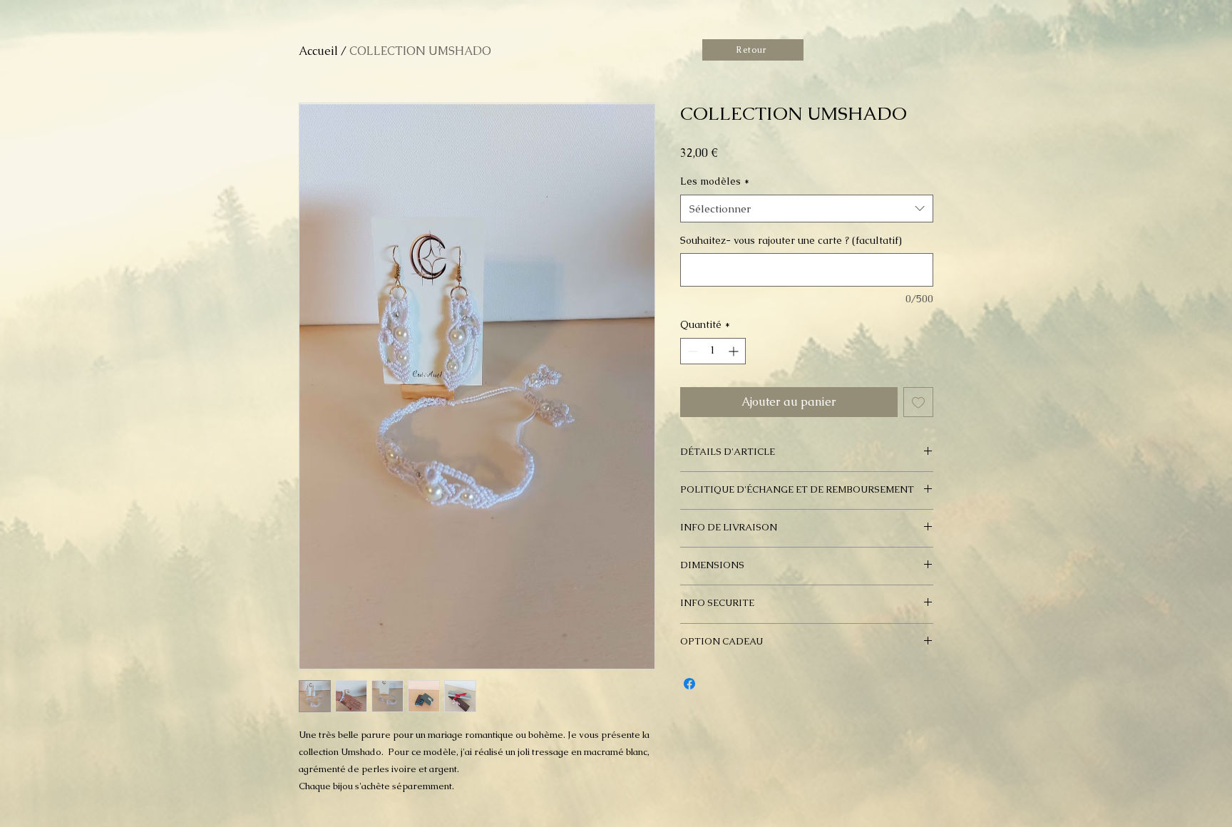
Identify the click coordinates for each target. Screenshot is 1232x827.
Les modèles (714, 181)
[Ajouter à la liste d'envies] (918, 402)
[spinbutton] (713, 351)
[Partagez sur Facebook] (689, 683)
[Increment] (735, 351)
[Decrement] (691, 351)
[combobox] (806, 208)
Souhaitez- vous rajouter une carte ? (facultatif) (791, 240)
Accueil (318, 50)
